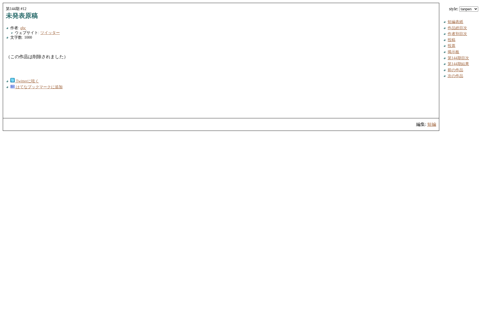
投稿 (451, 40)
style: (454, 8)
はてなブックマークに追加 (39, 87)
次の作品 (455, 76)
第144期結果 (458, 64)
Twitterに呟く (27, 81)
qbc (23, 28)
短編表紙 (455, 21)
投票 (451, 45)
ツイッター (50, 32)
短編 (431, 124)
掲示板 (453, 52)
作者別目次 (457, 33)
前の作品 (455, 70)
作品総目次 (457, 28)
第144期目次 (458, 58)
